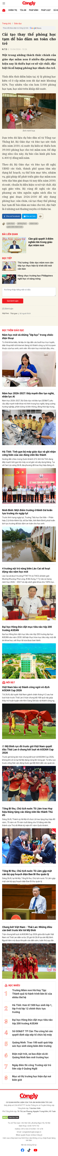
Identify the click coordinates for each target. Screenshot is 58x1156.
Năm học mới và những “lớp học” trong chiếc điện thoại (27, 336)
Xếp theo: (5, 313)
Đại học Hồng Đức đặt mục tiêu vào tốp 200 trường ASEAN (27, 628)
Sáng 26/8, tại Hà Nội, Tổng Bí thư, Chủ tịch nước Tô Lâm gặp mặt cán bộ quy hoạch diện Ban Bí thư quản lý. (28, 879)
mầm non (33, 223)
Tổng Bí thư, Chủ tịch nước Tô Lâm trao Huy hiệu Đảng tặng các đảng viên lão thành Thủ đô (27, 812)
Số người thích (25, 313)
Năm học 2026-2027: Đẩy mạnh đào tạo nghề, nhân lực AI (28, 395)
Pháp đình (33, 10)
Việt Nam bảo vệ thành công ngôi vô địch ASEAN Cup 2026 (26, 689)
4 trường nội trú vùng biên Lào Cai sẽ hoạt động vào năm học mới (26, 570)
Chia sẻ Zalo (30, 216)
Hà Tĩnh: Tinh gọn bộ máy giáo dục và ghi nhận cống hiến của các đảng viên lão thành (29, 453)
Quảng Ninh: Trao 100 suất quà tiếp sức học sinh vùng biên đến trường (32, 1044)
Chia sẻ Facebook (13, 216)
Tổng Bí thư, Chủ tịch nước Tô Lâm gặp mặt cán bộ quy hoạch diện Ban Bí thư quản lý (27, 872)
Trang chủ (6, 23)
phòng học (22, 223)
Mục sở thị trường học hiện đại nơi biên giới (31, 1078)
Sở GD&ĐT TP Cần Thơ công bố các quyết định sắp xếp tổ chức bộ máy (32, 1033)
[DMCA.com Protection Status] (29, 1117)
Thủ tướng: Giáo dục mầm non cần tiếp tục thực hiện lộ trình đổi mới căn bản (35, 265)
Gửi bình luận (12, 301)
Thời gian (13, 313)
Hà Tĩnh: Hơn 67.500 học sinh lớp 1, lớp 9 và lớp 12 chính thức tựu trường (32, 1008)
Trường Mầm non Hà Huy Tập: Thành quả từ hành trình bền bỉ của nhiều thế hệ (32, 994)
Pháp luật (46, 10)
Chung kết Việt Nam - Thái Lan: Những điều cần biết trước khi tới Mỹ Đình (27, 929)
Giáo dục (18, 23)
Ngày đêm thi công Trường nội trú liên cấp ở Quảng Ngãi (31, 1067)
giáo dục (10, 223)
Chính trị (12, 10)
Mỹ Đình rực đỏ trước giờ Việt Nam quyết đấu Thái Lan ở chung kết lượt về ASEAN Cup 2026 (27, 749)
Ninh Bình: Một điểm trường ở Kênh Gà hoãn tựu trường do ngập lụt (27, 512)
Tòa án (23, 10)
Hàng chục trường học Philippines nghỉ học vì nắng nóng (35, 277)
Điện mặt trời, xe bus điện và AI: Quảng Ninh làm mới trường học (30, 1055)
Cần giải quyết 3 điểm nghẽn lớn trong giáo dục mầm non (40, 242)
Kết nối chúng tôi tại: (29, 1145)
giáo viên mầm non (14, 227)
